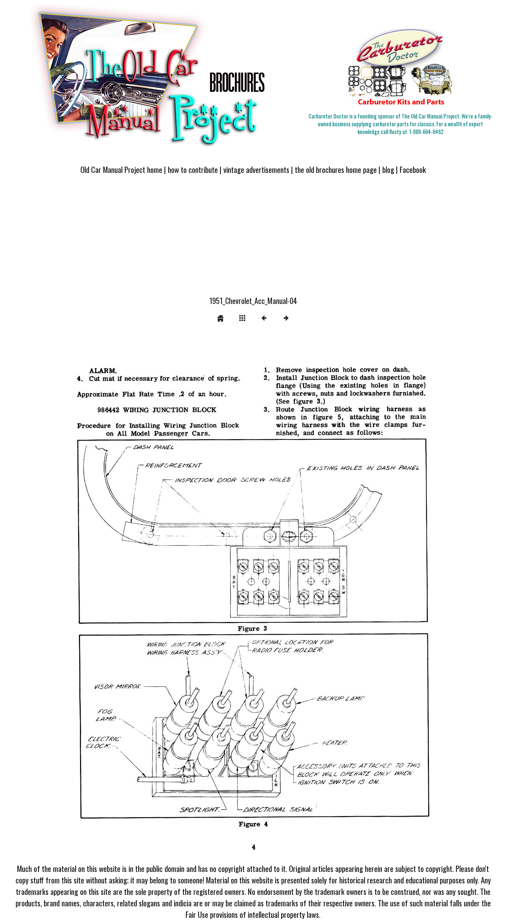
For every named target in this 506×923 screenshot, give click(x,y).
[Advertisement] (253, 239)
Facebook (413, 169)
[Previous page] (130, 597)
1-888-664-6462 (426, 132)
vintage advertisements (256, 169)
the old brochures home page (336, 169)
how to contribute (193, 169)
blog (388, 169)
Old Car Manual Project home (121, 169)
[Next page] (334, 597)
